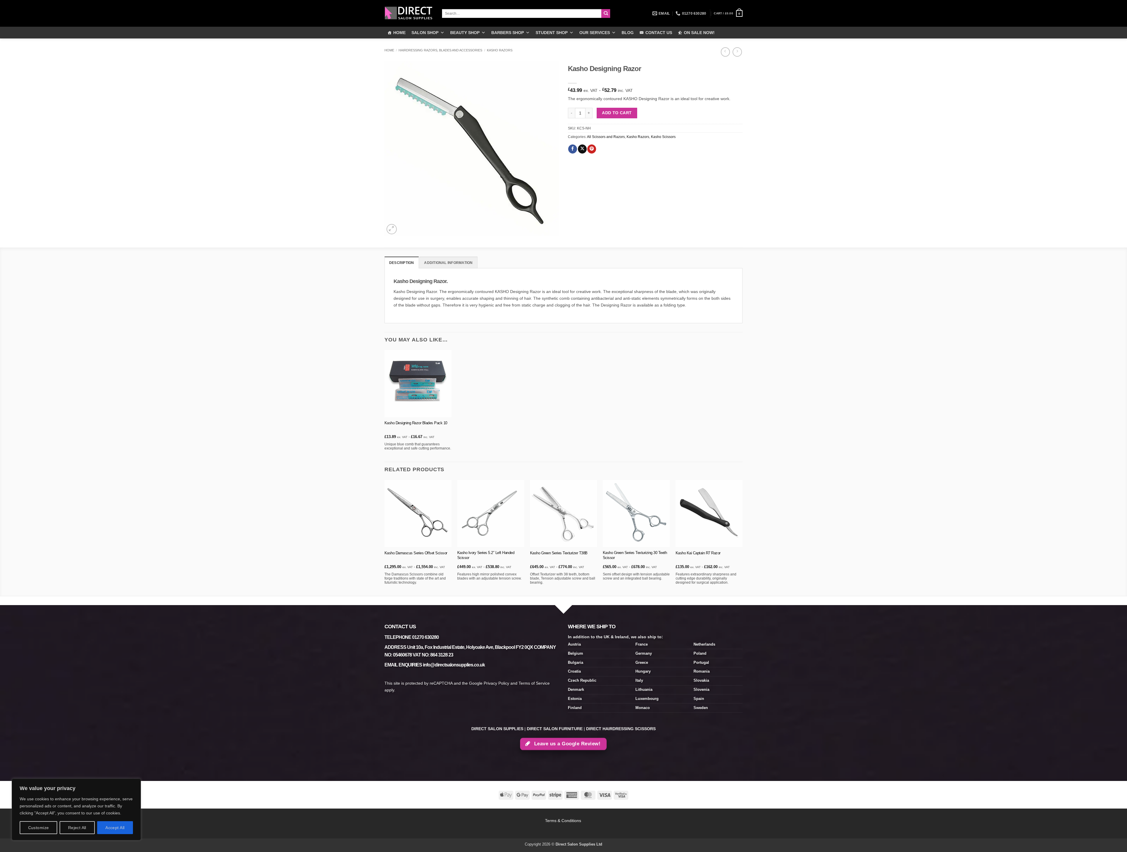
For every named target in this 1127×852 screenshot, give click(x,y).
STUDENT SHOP (552, 32)
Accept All (114, 827)
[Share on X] (582, 149)
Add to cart (617, 112)
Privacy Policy (496, 683)
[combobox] (521, 13)
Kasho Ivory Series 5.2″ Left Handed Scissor (485, 555)
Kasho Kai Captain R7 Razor (698, 553)
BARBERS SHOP (507, 32)
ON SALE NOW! (699, 32)
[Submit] (605, 13)
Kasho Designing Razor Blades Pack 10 (415, 423)
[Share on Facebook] (572, 149)
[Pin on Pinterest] (591, 149)
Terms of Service (534, 683)
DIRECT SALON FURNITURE (555, 728)
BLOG (628, 32)
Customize (38, 827)
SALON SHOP (424, 32)
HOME (399, 32)
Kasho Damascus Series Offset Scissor (415, 553)
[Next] (742, 537)
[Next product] (725, 52)
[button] (728, 13)
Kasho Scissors (663, 137)
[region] (76, 809)
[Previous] (384, 537)
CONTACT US (658, 32)
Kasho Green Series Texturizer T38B (559, 553)
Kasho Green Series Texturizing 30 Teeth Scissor (635, 555)
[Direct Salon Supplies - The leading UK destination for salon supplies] (408, 13)
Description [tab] (401, 263)
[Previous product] (737, 52)
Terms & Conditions (563, 820)
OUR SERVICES (594, 32)
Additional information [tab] (448, 263)
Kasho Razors (499, 50)
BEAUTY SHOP (465, 32)
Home (389, 50)
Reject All (77, 827)
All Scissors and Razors (606, 137)
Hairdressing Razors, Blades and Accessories (440, 50)
